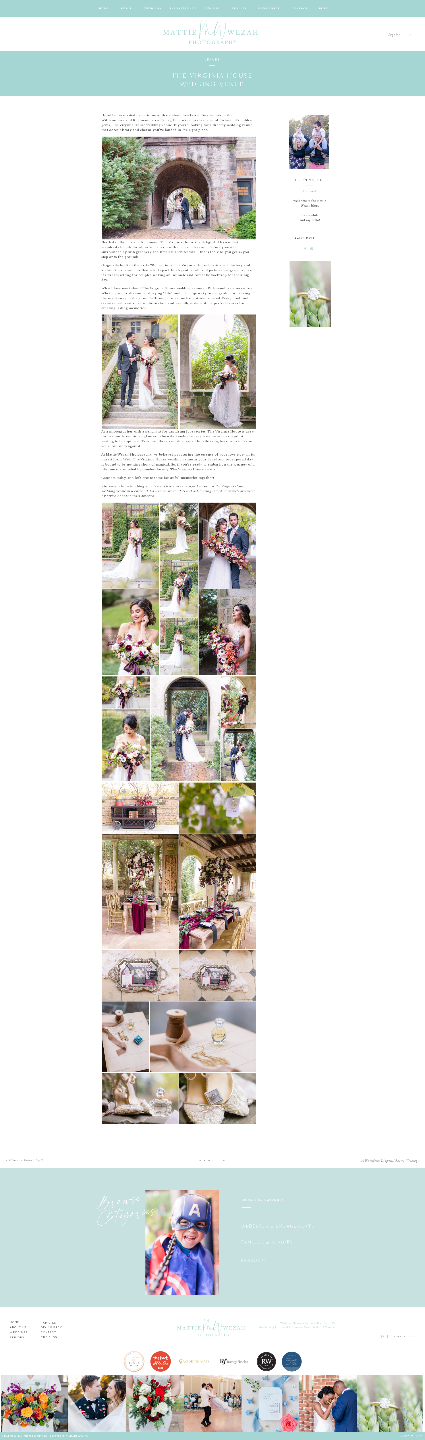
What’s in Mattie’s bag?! (25, 1160)
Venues (212, 59)
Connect (108, 478)
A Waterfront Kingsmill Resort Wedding (389, 1161)
